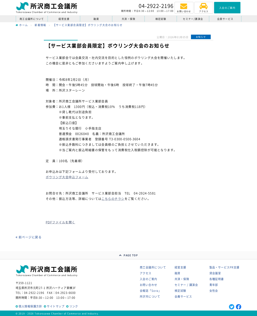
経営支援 (64, 19)
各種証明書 (216, 279)
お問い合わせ (148, 285)
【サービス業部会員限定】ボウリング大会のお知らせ (88, 25)
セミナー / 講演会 (186, 285)
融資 (96, 19)
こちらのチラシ (112, 198)
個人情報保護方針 (30, 306)
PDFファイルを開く (60, 222)
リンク (73, 306)
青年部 (213, 285)
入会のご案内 (148, 279)
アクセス (145, 273)
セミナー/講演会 (193, 19)
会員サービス (225, 19)
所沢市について (150, 296)
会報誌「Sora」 (150, 291)
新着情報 (40, 25)
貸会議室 (215, 273)
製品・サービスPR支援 (224, 267)
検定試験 (160, 19)
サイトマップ (55, 306)
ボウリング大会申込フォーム (67, 177)
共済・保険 (128, 19)
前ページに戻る (29, 237)
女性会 (213, 291)
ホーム (23, 25)
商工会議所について (32, 19)
